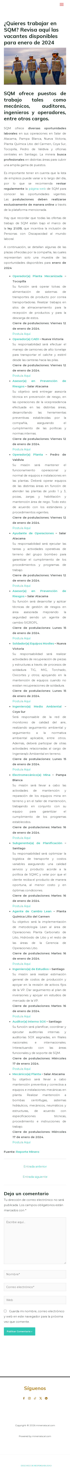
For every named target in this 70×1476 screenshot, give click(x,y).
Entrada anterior (35, 1166)
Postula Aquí (21, 334)
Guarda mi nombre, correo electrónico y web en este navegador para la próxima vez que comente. (34, 1316)
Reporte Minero (27, 1152)
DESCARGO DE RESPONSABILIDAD (36, 1466)
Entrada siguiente (35, 1177)
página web (37, 188)
